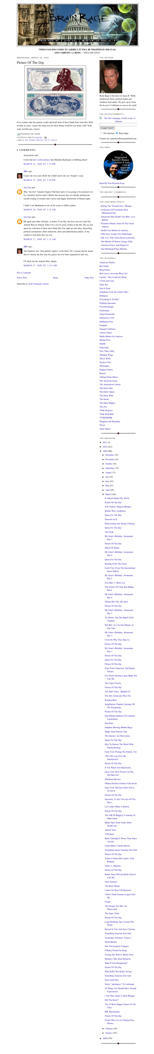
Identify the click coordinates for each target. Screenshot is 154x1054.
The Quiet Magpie (107, 402)
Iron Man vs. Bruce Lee (115, 582)
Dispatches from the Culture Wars (114, 291)
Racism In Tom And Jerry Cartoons (120, 929)
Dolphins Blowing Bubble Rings (118, 727)
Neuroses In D (111, 519)
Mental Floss (105, 339)
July (107, 476)
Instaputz (103, 325)
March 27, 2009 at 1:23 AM (40, 239)
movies (40, 140)
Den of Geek (105, 288)
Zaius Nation (105, 428)
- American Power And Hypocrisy (114, 245)
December (110, 454)
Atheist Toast (110, 829)
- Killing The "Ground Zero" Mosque (116, 205)
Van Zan (27, 187)
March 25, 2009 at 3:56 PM (39, 180)
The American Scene (108, 380)
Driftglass (104, 295)
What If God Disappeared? (116, 963)
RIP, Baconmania (112, 1011)
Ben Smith (104, 266)
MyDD (102, 343)
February (109, 1028)
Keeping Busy (111, 700)
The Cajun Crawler (113, 683)
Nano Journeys (111, 881)
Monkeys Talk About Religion (118, 958)
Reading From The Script (116, 563)
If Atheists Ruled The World (117, 498)
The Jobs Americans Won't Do (118, 695)
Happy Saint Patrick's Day (116, 731)
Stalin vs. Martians (113, 865)
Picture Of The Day (30, 62)
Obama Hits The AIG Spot (116, 601)
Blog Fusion (105, 269)
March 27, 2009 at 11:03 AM (40, 265)
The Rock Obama (112, 885)
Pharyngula (104, 365)
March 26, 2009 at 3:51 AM (40, 209)
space (54, 140)
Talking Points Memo (109, 377)
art (26, 140)
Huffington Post (106, 321)
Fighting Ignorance (108, 303)
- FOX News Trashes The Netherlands (116, 233)
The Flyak (109, 531)
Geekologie (104, 310)
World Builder (111, 941)
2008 (105, 1038)
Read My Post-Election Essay (112, 183)
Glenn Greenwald (107, 314)
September (110, 468)
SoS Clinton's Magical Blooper (118, 506)
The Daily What (106, 395)
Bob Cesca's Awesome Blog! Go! (114, 273)
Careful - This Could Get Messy (113, 277)
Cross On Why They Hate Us (117, 639)
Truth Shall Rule (107, 414)
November (110, 459)
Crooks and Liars (107, 280)
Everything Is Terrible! (109, 299)
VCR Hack (109, 834)
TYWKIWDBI (106, 417)
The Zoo (103, 406)
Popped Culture (106, 369)
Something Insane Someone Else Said (121, 849)
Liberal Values (106, 332)
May (107, 485)
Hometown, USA (107, 317)
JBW (26, 171)
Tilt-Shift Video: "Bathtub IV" (118, 691)
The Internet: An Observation (117, 735)
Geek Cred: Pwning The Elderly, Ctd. (121, 751)
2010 (105, 446)
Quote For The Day (113, 515)
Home (55, 277)
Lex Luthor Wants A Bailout (117, 806)
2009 (105, 451)
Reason (103, 373)
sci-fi (47, 140)
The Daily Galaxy (107, 391)
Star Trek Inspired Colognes (117, 946)
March (108, 494)
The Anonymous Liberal (110, 384)
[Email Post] (45, 137)
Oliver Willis (105, 358)
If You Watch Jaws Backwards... (118, 767)
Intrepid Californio (108, 328)
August (108, 472)
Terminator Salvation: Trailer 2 (118, 937)
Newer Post (22, 277)
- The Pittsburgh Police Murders (113, 248)
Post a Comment (24, 272)
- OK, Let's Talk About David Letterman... (118, 237)
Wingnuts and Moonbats (110, 421)
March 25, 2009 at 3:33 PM (39, 163)
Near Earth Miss (112, 979)
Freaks (107, 901)
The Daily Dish (106, 388)
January (108, 1032)
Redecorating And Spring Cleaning (120, 523)
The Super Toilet (112, 913)
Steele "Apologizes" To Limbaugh (119, 984)
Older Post (89, 277)
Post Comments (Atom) (39, 283)
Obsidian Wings (106, 354)
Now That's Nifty (107, 351)
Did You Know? (112, 999)
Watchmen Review (113, 779)
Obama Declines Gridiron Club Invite (121, 783)
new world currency (41, 159)
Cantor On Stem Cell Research (118, 890)
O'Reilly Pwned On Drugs (116, 950)
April (108, 489)
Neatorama (104, 347)
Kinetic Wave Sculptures (115, 510)
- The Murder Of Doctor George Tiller (116, 241)
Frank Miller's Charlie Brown (117, 845)
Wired (102, 425)
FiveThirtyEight (106, 306)
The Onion (104, 399)
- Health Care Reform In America (114, 230)
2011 (105, 442)
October (109, 463)
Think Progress (106, 410)
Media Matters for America (111, 336)
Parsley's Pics (105, 362)
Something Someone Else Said (118, 933)
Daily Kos (104, 284)
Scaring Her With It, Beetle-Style (119, 954)
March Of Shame (112, 547)
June (107, 481)
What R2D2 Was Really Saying (118, 971)
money (32, 140)
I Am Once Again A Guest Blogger (120, 995)
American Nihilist (107, 262)
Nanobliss (109, 723)
